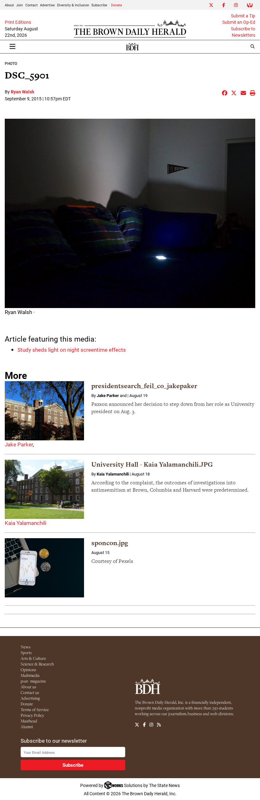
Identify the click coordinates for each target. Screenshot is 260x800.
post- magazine (33, 681)
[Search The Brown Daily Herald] (252, 46)
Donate (116, 5)
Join (19, 5)
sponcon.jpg (109, 542)
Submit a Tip (243, 16)
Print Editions (18, 22)
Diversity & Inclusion (73, 5)
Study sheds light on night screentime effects (71, 349)
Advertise (47, 5)
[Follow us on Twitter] (137, 725)
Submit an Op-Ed (238, 22)
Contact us (30, 692)
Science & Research (37, 664)
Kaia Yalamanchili (25, 522)
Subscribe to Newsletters (243, 32)
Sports (26, 652)
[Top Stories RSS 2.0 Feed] (159, 725)
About (9, 5)
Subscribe (99, 5)
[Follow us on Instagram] (151, 725)
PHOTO (11, 63)
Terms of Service (35, 709)
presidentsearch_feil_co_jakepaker (144, 385)
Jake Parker (19, 444)
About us (28, 687)
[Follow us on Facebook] (144, 725)
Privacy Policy (32, 715)
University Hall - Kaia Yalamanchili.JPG (152, 464)
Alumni (27, 726)
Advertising (30, 698)
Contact (31, 5)
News (25, 647)
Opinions (28, 669)
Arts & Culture (33, 658)
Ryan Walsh (22, 92)
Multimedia (30, 675)
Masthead (29, 721)
